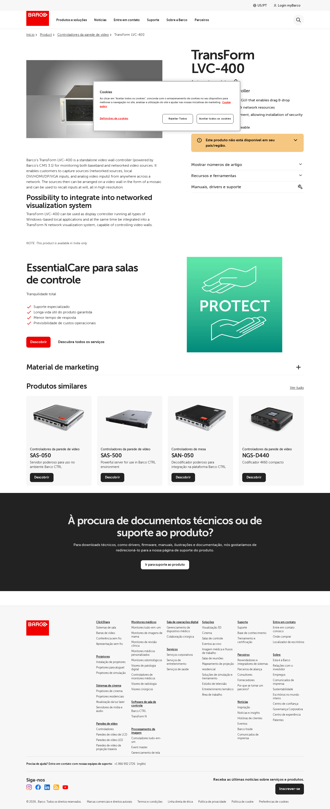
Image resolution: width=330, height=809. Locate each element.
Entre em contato (127, 20)
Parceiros (202, 20)
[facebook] (38, 787)
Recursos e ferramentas (213, 175)
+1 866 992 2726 (130, 763)
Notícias (100, 20)
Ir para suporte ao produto (165, 564)
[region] (166, 106)
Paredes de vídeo (107, 723)
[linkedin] (47, 787)
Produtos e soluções (71, 20)
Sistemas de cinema (108, 685)
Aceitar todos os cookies (215, 118)
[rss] (56, 787)
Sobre (277, 654)
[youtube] (65, 787)
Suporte (153, 20)
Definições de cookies (114, 118)
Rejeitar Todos (178, 118)
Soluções (208, 622)
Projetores (103, 656)
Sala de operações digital (182, 622)
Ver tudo (297, 388)
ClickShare (103, 622)
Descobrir (38, 342)
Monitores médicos (143, 622)
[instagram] (29, 787)
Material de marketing (62, 367)
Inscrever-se (289, 789)
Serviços (172, 649)
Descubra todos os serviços (81, 342)
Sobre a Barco (176, 20)
